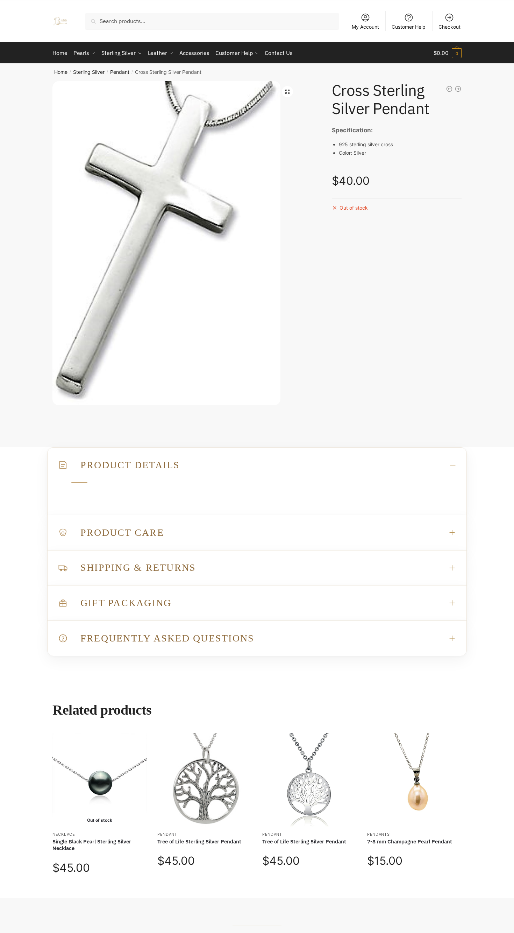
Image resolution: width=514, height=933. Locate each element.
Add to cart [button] (204, 889)
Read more (100, 889)
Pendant (119, 72)
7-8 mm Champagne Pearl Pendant (409, 841)
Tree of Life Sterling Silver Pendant (199, 841)
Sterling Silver (89, 72)
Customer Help (409, 27)
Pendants (378, 834)
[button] (287, 91)
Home (60, 72)
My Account (365, 27)
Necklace (63, 834)
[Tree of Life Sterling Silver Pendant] (204, 780)
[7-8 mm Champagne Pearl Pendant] (414, 780)
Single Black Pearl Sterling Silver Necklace (91, 845)
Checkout (449, 27)
